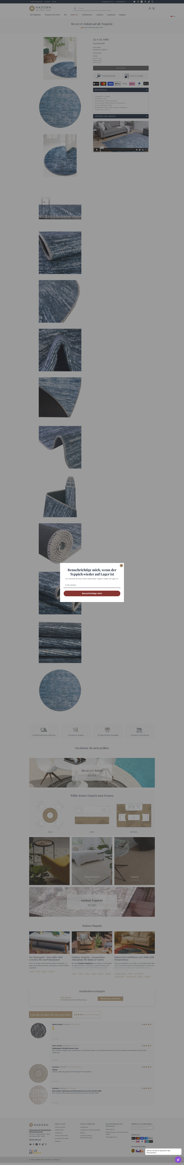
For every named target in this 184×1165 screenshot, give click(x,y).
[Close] (121, 565)
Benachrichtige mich (92, 593)
